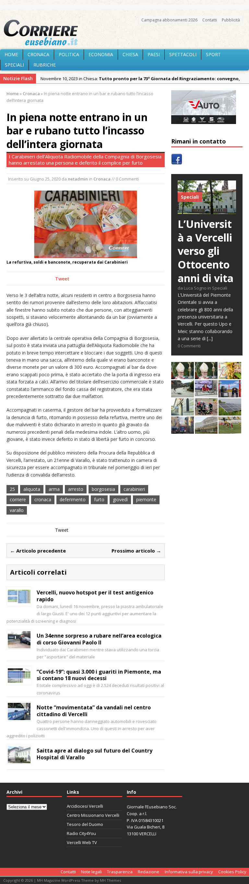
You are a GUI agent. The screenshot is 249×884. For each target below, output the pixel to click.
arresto (75, 489)
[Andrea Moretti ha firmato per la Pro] (230, 430)
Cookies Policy (232, 872)
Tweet (62, 279)
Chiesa (130, 54)
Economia (101, 54)
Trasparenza (120, 872)
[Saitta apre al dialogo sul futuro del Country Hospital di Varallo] (19, 759)
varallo (17, 510)
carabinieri (134, 489)
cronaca (42, 499)
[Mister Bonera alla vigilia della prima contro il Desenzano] (206, 394)
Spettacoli (182, 54)
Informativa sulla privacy (189, 872)
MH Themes (110, 880)
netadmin (78, 179)
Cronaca (38, 54)
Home (11, 54)
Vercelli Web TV (82, 842)
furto (99, 499)
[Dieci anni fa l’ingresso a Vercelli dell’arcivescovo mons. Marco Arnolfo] (182, 375)
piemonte (146, 499)
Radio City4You (81, 833)
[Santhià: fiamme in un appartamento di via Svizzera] (182, 430)
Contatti (209, 20)
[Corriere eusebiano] (124, 32)
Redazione (148, 872)
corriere (18, 499)
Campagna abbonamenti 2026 (169, 20)
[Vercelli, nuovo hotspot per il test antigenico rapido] (19, 601)
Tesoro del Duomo (85, 824)
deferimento (73, 499)
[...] (210, 338)
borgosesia (103, 489)
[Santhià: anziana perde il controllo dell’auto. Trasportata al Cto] (206, 412)
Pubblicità (231, 20)
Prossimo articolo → (136, 550)
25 (12, 489)
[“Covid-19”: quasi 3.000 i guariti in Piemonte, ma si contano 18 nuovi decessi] (19, 680)
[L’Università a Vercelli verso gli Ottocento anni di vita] (207, 210)
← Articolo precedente (38, 550)
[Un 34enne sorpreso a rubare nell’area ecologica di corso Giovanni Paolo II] (19, 644)
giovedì (120, 499)
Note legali (91, 872)
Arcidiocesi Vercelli (85, 806)
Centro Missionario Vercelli (93, 815)
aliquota (31, 489)
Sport (213, 54)
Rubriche (44, 65)
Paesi (154, 54)
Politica (69, 54)
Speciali (14, 65)
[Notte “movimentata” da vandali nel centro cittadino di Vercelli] (19, 716)
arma (54, 489)
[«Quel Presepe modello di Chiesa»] (206, 375)
